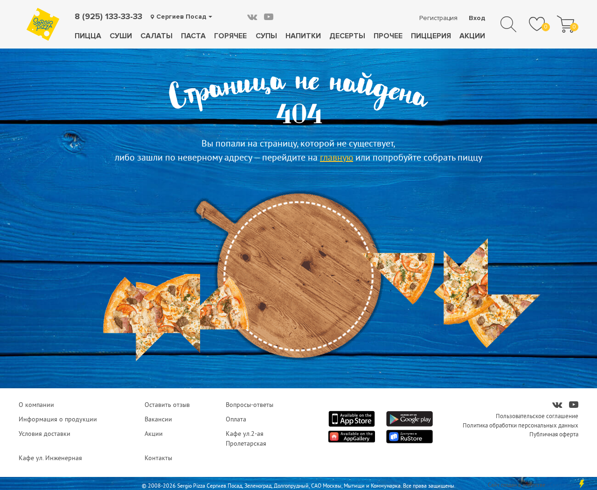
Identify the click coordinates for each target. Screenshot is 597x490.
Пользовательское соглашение (537, 416)
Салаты (156, 36)
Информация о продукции (58, 419)
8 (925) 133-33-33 (108, 16)
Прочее (388, 36)
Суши (121, 36)
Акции (472, 36)
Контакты (158, 458)
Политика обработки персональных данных (520, 425)
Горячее (230, 36)
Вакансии (158, 419)
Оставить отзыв (167, 404)
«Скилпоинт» (562, 484)
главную (336, 157)
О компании (36, 404)
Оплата (236, 419)
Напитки (303, 36)
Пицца (88, 36)
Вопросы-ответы (249, 404)
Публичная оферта (553, 434)
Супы (266, 36)
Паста (193, 36)
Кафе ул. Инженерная (50, 458)
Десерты (347, 36)
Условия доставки (44, 433)
